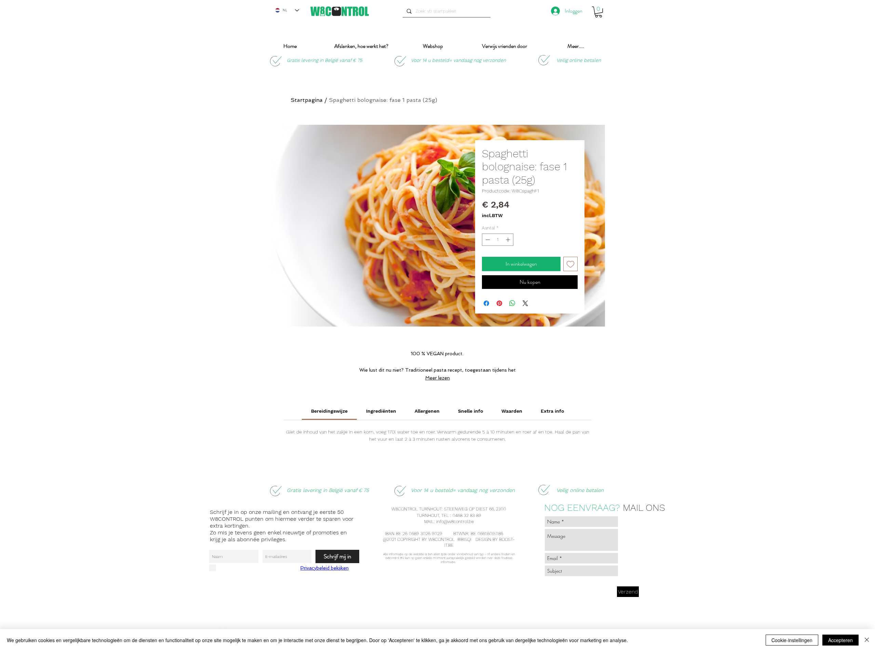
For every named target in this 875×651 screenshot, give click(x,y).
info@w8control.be (455, 521)
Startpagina (307, 100)
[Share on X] (525, 303)
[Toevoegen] (570, 264)
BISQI (467, 539)
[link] (329, 411)
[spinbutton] (497, 239)
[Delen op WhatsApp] (512, 303)
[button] (598, 11)
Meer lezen (437, 378)
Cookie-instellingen (791, 640)
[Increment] (508, 239)
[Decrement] (487, 239)
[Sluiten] (867, 640)
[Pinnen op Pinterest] (499, 303)
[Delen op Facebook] (486, 303)
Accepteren (840, 640)
